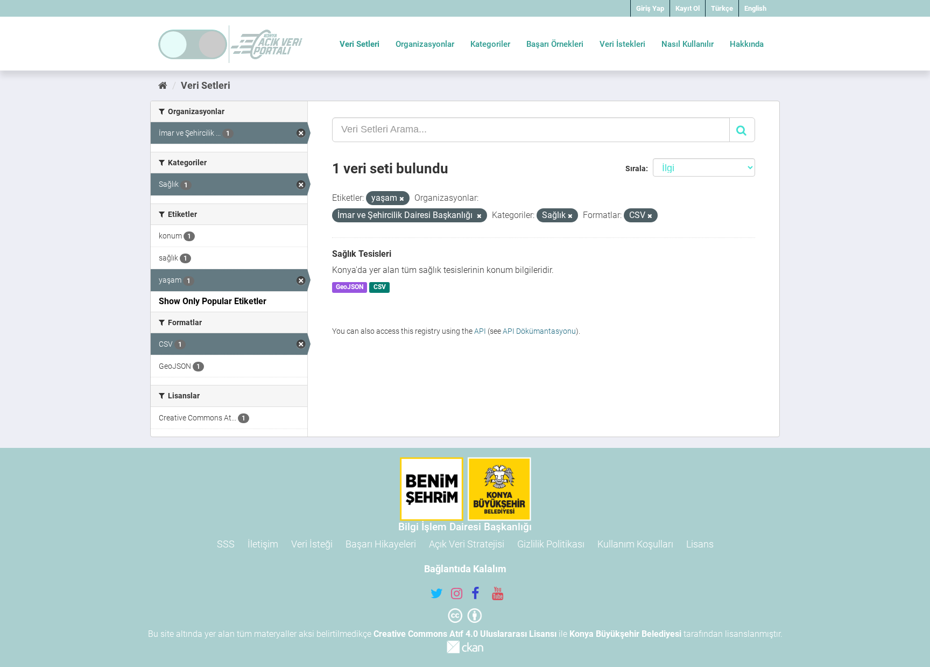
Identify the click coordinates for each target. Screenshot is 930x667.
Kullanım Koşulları (635, 544)
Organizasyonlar (425, 44)
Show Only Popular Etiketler (212, 301)
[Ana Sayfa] (162, 85)
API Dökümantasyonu (539, 331)
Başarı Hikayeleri (381, 544)
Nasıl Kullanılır (687, 44)
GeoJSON (349, 287)
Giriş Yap (650, 8)
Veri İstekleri (622, 44)
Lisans (700, 544)
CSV (380, 287)
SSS (226, 544)
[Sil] (401, 198)
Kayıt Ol (687, 8)
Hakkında (747, 44)
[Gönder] (742, 129)
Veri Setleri (359, 44)
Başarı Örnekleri (554, 44)
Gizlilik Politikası (550, 544)
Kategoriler (490, 44)
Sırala (635, 168)
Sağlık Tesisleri (361, 254)
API (480, 331)
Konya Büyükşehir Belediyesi (625, 634)
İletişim (263, 544)
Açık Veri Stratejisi (466, 544)
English (755, 8)
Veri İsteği (312, 544)
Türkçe (722, 8)
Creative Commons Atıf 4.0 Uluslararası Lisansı (465, 634)
